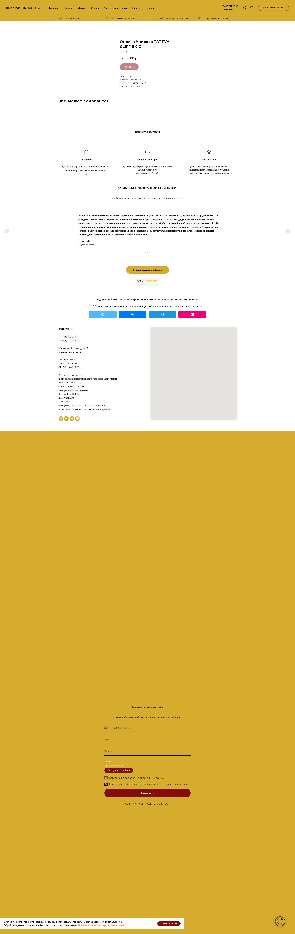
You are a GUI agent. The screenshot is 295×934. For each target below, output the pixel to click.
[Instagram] (192, 314)
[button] (245, 7)
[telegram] (72, 418)
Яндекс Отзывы (87, 244)
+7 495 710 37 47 (229, 6)
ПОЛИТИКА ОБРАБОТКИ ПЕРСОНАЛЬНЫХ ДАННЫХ (85, 409)
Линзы (82, 8)
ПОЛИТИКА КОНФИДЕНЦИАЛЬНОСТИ (147, 803)
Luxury (136, 8)
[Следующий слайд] (288, 231)
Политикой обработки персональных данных (102, 925)
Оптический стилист (115, 8)
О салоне (149, 8)
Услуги (95, 8)
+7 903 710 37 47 (229, 9)
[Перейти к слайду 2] (147, 252)
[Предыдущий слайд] (7, 231)
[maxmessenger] (61, 418)
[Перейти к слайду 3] (149, 252)
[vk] (66, 418)
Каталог (53, 8)
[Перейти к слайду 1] (145, 252)
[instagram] (77, 418)
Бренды (68, 8)
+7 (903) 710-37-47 (68, 340)
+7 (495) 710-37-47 (68, 336)
